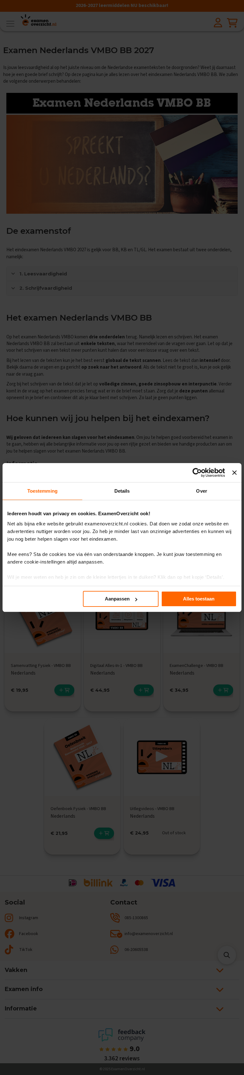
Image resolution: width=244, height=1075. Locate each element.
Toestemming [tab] (42, 491)
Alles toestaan (198, 598)
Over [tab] (201, 491)
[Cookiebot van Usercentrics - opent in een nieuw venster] (197, 472)
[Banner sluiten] (234, 472)
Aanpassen (117, 598)
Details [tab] (122, 491)
